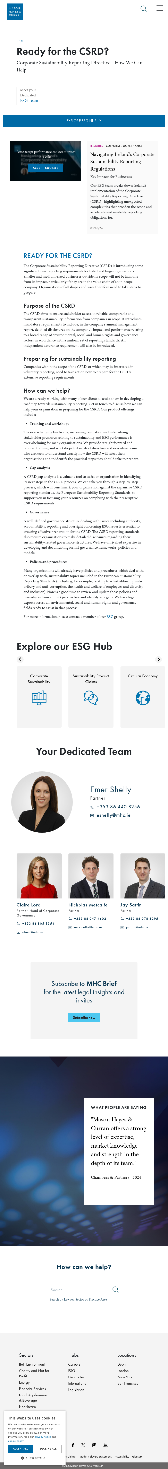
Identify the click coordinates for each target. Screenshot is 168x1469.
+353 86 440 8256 (117, 807)
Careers (74, 1364)
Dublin (122, 1364)
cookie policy (16, 1441)
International (77, 1383)
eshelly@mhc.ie (112, 815)
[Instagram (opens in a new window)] (94, 1445)
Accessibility (122, 1456)
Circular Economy (143, 675)
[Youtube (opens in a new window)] (105, 1445)
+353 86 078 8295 (141, 918)
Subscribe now (84, 1017)
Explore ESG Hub (82, 121)
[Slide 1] (115, 1192)
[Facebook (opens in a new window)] (73, 1445)
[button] (34, 1458)
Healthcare (27, 1407)
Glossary (137, 1456)
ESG (20, 41)
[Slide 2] (123, 1192)
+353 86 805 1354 (37, 923)
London (123, 1370)
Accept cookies (45, 168)
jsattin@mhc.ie (136, 927)
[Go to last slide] (20, 659)
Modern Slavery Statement (95, 1456)
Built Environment (32, 1364)
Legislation (76, 1390)
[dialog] (35, 1438)
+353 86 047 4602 (89, 918)
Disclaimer (70, 1456)
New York (124, 1377)
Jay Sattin (131, 905)
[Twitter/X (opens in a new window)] (83, 1445)
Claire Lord (29, 905)
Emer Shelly (110, 789)
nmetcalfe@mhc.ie (87, 927)
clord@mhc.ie (31, 932)
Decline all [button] (48, 1448)
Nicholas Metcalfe (88, 905)
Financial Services (32, 1389)
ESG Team (29, 101)
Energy (24, 1382)
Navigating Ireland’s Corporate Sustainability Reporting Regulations (122, 161)
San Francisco (127, 1383)
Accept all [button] (20, 1448)
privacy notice (43, 1436)
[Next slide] (158, 659)
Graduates (76, 1377)
